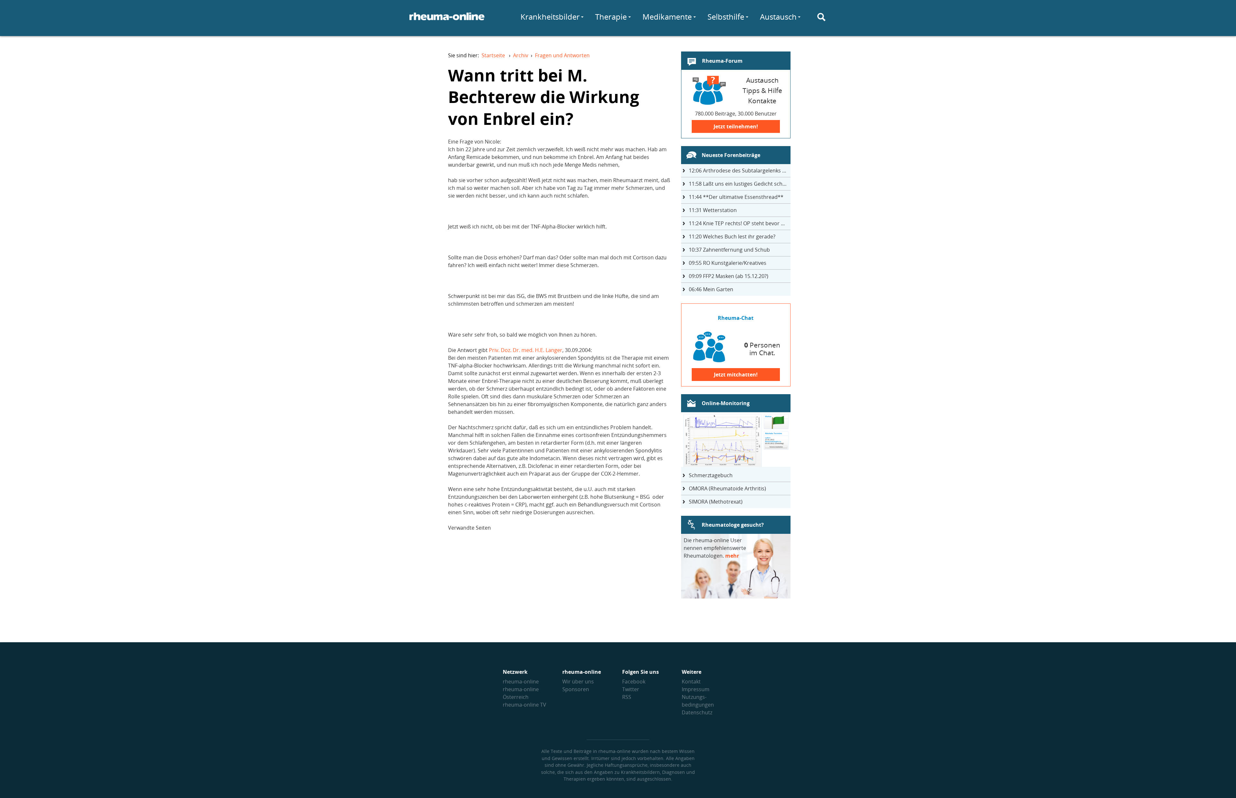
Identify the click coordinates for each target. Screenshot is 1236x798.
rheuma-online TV (524, 704)
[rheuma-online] (446, 20)
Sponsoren (575, 689)
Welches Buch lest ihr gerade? (732, 236)
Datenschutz (697, 712)
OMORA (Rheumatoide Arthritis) (727, 488)
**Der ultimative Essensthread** (736, 196)
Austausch (778, 16)
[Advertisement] (559, 592)
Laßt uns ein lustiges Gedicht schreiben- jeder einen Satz (740, 183)
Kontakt (691, 681)
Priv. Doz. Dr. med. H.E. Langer (525, 350)
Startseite (493, 55)
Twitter (630, 689)
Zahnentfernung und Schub (729, 249)
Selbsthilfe (725, 16)
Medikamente (667, 16)
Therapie (611, 16)
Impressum (695, 689)
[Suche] (821, 17)
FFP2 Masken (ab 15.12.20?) (728, 276)
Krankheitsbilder (550, 16)
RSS (626, 697)
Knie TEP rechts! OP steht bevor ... (737, 223)
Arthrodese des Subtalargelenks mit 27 (740, 170)
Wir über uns (578, 681)
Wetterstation (713, 210)
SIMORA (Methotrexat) (716, 501)
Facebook (633, 681)
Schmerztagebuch (711, 475)
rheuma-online (521, 681)
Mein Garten (711, 289)
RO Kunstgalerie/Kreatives (727, 262)
